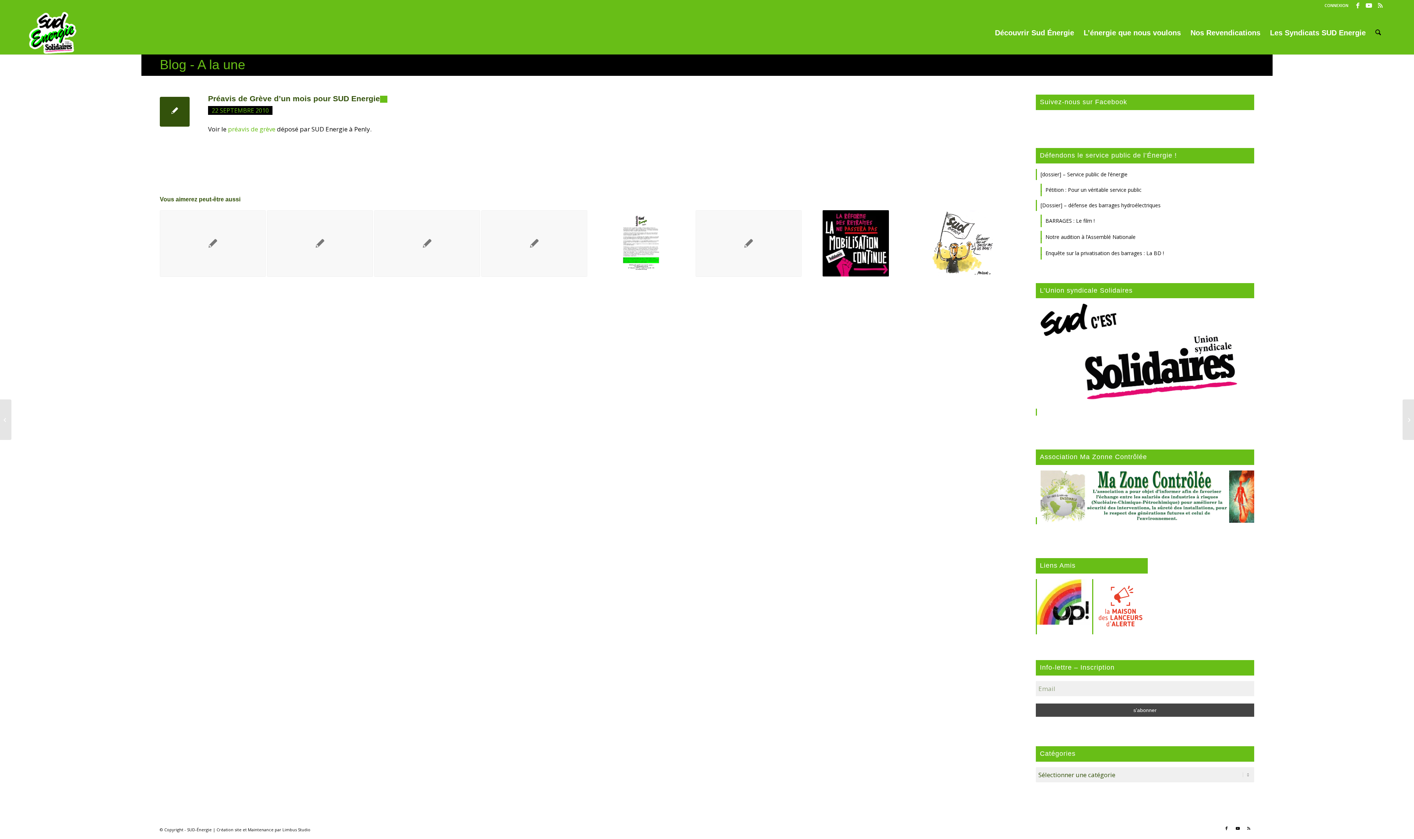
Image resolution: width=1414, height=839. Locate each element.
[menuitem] (1334, 5)
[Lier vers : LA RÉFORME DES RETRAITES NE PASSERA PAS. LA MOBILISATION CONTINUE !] (856, 243)
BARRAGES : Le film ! (1070, 220)
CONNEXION (1336, 5)
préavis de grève (251, 129)
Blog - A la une (202, 64)
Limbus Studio (296, 829)
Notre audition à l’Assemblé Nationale (1090, 236)
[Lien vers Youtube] (1369, 5)
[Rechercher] (1378, 32)
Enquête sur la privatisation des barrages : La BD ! (1104, 253)
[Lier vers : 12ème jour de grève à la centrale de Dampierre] (963, 243)
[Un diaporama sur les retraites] (5, 419)
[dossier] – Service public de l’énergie (1084, 174)
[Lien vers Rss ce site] (1380, 5)
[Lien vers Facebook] (1358, 5)
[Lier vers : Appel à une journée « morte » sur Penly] (641, 243)
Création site (229, 829)
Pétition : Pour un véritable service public (1093, 189)
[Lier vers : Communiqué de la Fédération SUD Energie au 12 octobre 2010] (320, 243)
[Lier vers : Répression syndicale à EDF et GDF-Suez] (213, 243)
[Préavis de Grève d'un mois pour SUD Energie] (175, 112)
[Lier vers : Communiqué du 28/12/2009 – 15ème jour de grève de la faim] (749, 243)
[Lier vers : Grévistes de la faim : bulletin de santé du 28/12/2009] (534, 243)
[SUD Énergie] (52, 32)
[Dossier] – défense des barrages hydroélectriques (1101, 205)
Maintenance (261, 829)
